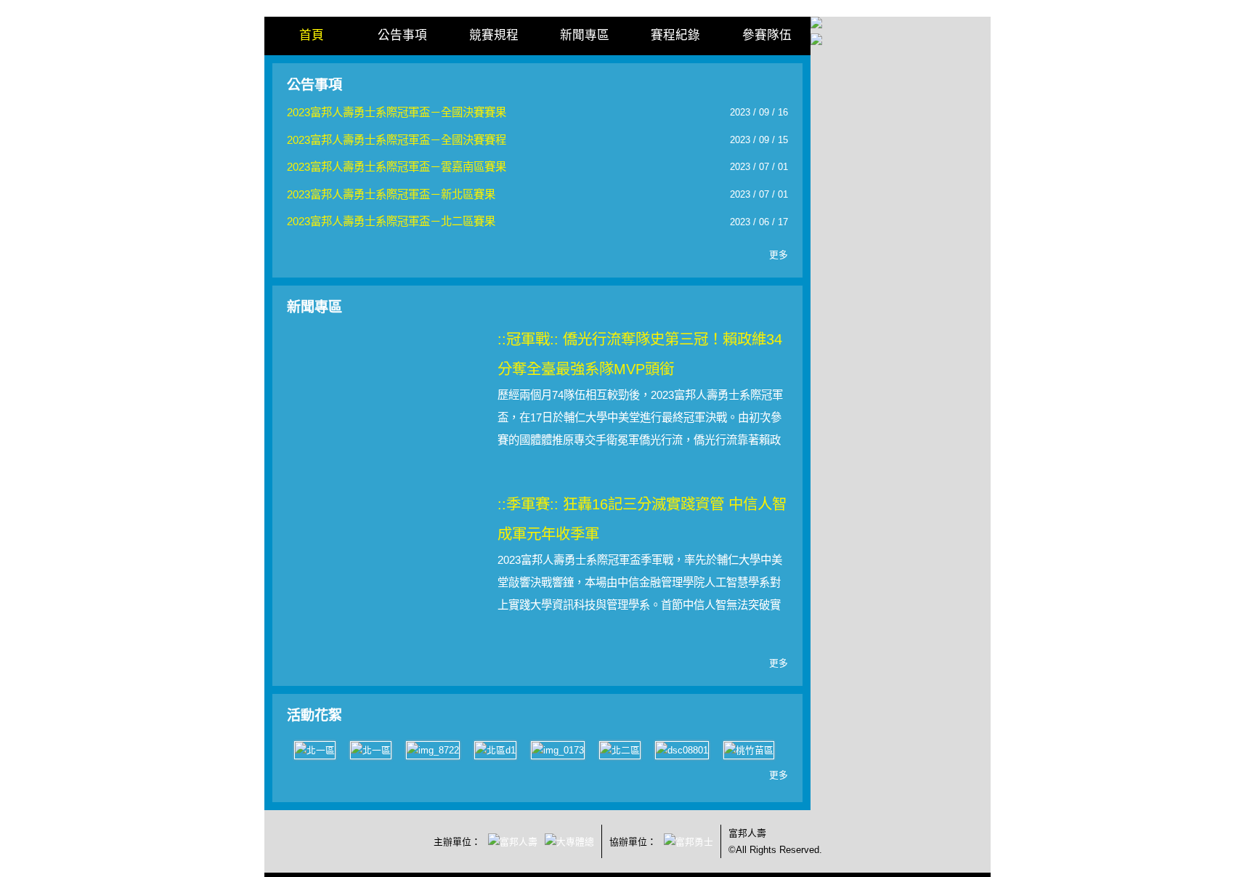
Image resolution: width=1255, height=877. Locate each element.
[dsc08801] (682, 749)
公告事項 (402, 35)
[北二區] (620, 749)
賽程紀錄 (675, 35)
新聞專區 (584, 35)
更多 (778, 254)
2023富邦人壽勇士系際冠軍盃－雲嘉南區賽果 (396, 167)
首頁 (311, 35)
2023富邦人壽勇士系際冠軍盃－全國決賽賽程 (396, 140)
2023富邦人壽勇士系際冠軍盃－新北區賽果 (391, 194)
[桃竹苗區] (748, 749)
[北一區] (315, 749)
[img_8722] (433, 749)
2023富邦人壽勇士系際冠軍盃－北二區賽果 (391, 221)
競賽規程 (494, 35)
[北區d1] (495, 749)
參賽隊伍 (767, 35)
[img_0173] (558, 749)
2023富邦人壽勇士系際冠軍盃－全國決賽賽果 (396, 112)
